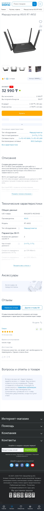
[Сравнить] (40, 26)
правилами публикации (27, 387)
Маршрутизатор (36, 133)
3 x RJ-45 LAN (36, 138)
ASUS (26, 219)
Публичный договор (18, 485)
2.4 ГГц (34, 135)
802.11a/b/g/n (36, 141)
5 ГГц (40, 135)
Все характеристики (10, 145)
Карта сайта (31, 488)
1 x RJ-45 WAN (24, 138)
